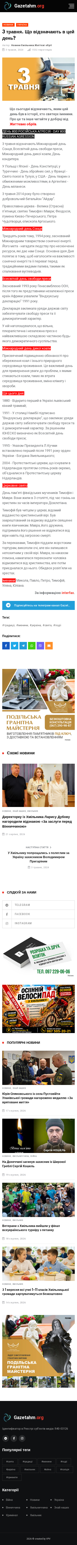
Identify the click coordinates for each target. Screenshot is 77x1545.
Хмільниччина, (21, 1156)
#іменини (46, 1461)
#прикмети (12, 1477)
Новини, (7, 811)
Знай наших (19, 1088)
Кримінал (12, 1515)
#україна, (35, 625)
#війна (47, 1469)
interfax (68, 593)
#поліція (64, 1469)
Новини (35, 1500)
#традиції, (8, 625)
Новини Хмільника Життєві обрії (31, 45)
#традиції (28, 1461)
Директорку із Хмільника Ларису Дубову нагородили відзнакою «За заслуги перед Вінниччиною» (37, 821)
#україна (10, 1469)
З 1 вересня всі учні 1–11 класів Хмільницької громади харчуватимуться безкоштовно (35, 1292)
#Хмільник (29, 1469)
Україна (59, 1500)
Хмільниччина (39, 1507)
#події (57, 625)
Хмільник (32, 811)
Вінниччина (13, 1507)
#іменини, (22, 625)
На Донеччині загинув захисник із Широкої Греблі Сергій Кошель (34, 1164)
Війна (33, 1156)
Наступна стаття (37, 847)
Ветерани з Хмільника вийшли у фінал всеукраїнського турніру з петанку (31, 1228)
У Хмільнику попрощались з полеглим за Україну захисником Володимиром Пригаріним (38, 857)
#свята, (47, 625)
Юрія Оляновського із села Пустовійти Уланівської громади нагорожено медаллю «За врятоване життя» (37, 1098)
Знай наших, (20, 811)
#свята (10, 1461)
